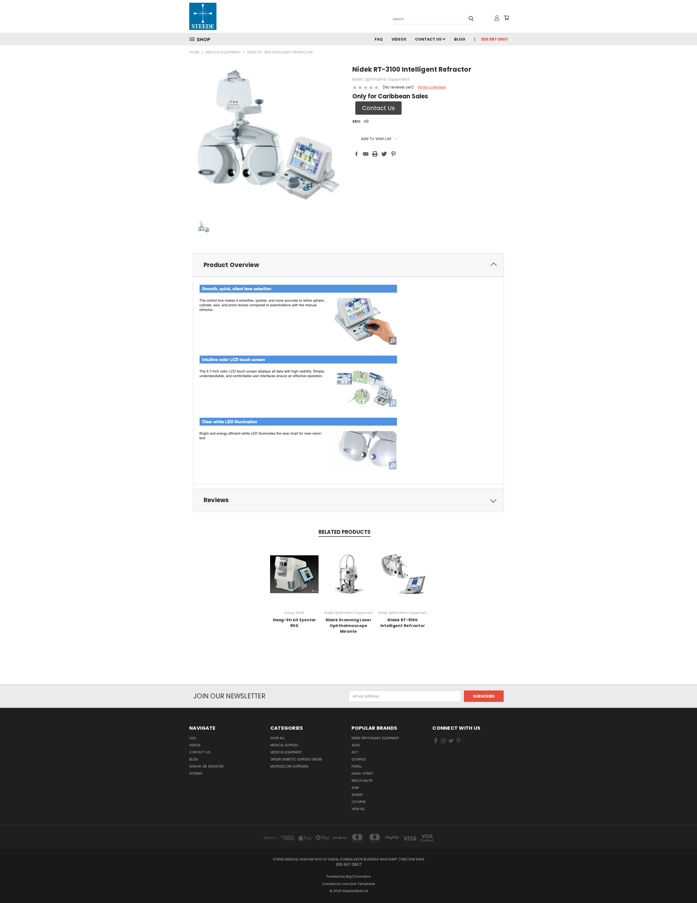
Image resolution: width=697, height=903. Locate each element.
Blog (459, 39)
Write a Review (432, 87)
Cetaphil (358, 801)
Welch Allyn (361, 780)
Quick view (294, 573)
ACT (354, 752)
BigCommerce (358, 876)
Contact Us (428, 39)
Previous (682, 886)
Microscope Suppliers (289, 766)
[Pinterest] (393, 154)
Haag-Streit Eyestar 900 (294, 622)
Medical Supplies (284, 745)
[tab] (348, 265)
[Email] (365, 154)
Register (216, 766)
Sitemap (195, 773)
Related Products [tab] (345, 532)
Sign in (195, 766)
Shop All (277, 738)
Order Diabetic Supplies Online (296, 759)
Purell (356, 766)
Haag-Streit (362, 773)
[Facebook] (356, 154)
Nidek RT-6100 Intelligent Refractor (402, 622)
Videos (399, 39)
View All (358, 809)
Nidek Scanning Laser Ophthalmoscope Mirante (349, 625)
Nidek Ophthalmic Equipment (375, 738)
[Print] (375, 154)
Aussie (357, 794)
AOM (355, 787)
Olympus (358, 759)
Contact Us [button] (378, 108)
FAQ (379, 39)
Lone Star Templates (358, 883)
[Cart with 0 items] (506, 17)
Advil (355, 745)
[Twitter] (384, 154)
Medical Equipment (286, 752)
